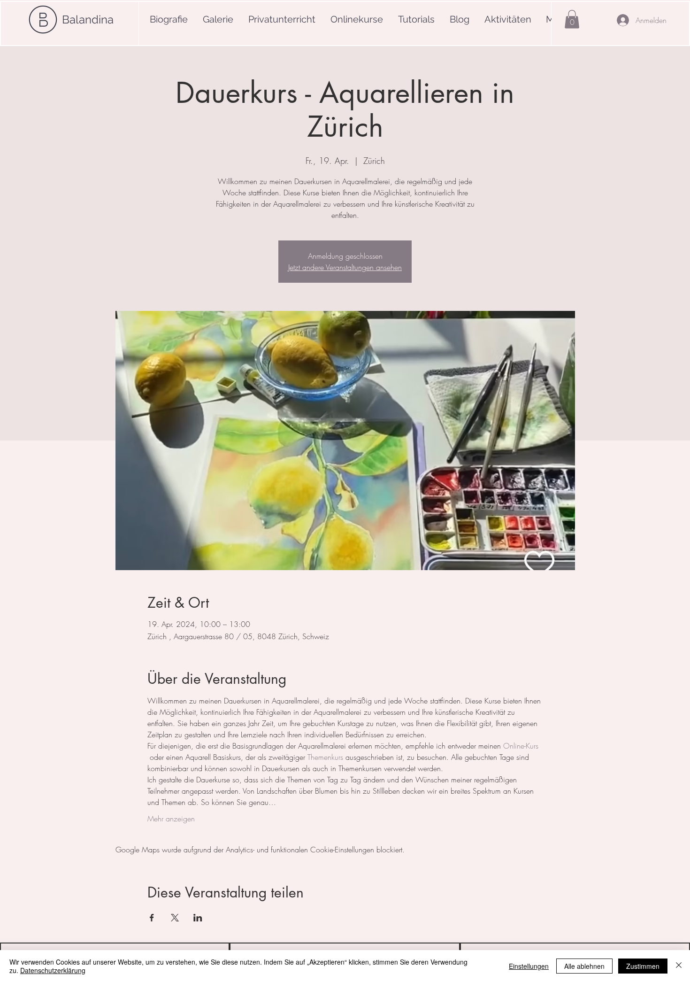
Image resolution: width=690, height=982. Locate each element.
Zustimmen (642, 966)
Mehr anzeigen (171, 818)
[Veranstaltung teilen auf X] (174, 917)
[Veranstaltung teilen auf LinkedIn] (197, 917)
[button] (572, 19)
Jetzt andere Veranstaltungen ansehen (345, 267)
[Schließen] (678, 966)
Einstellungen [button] (529, 966)
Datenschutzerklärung (52, 970)
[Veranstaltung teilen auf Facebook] (151, 917)
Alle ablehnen (584, 966)
